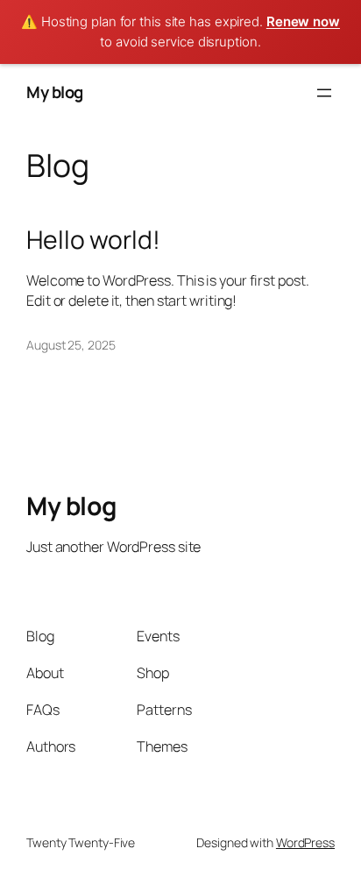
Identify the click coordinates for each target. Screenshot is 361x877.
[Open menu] (324, 92)
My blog (54, 92)
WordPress (305, 842)
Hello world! (93, 240)
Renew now (303, 21)
